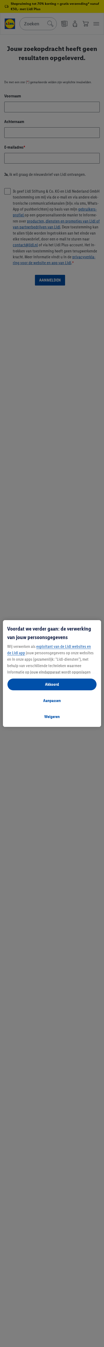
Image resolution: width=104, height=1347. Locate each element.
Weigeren (52, 716)
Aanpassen (52, 700)
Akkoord (52, 684)
